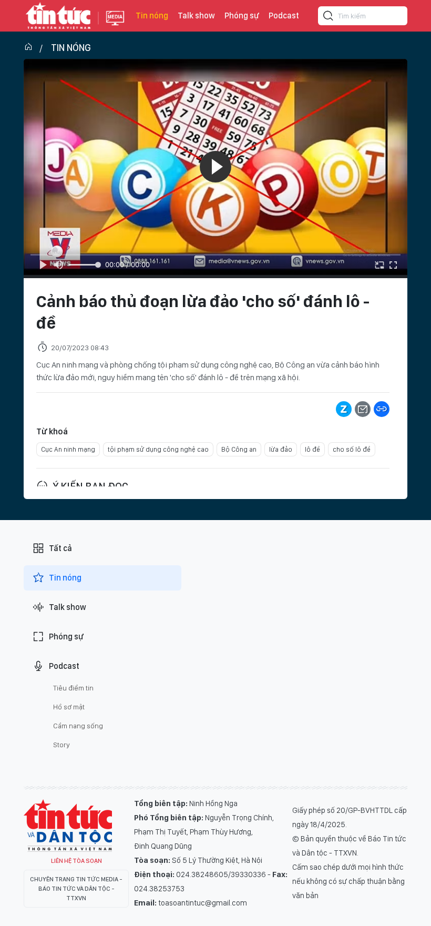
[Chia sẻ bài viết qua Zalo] (344, 409)
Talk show (196, 16)
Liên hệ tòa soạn (76, 860)
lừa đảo (280, 449)
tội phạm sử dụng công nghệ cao (158, 449)
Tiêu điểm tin (73, 688)
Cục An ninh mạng (68, 449)
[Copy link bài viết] (381, 409)
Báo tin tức (58, 16)
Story (61, 744)
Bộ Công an (238, 449)
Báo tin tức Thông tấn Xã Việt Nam (115, 26)
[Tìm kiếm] (328, 17)
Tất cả (60, 548)
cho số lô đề (352, 449)
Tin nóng (152, 16)
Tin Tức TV (68, 825)
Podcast (284, 16)
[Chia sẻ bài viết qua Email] (363, 409)
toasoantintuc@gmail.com (202, 903)
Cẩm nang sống (78, 725)
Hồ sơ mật (69, 707)
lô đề (312, 449)
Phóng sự (241, 16)
